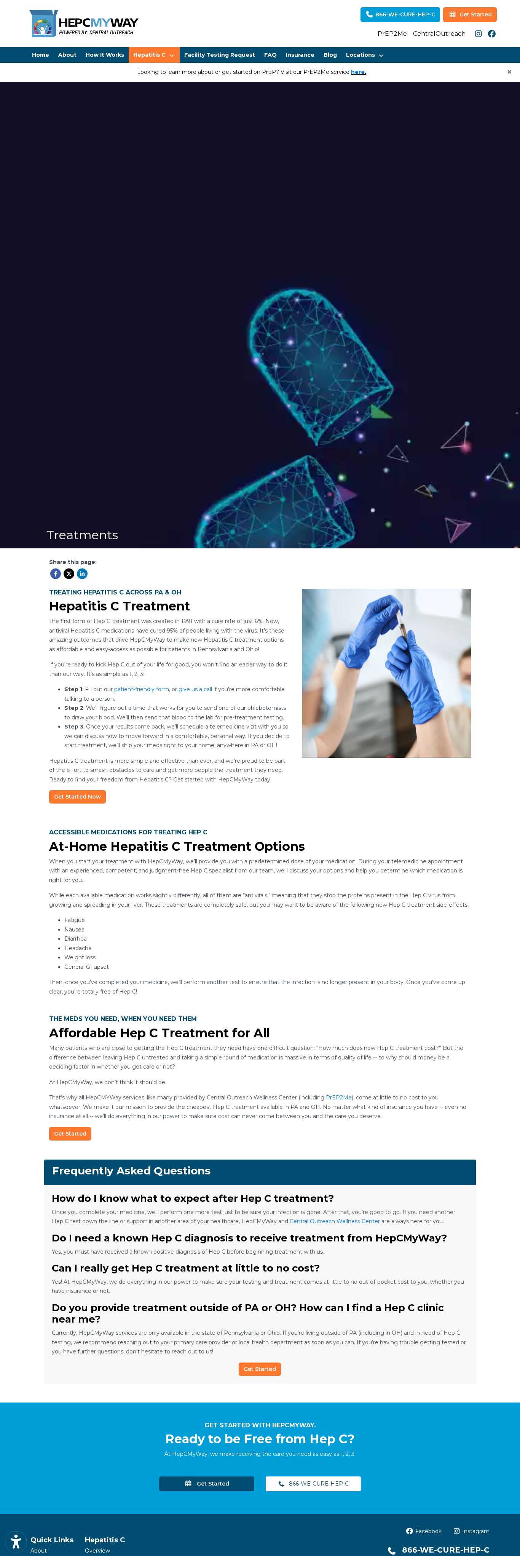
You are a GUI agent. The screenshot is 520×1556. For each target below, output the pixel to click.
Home (40, 54)
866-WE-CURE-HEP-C (404, 14)
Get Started (210, 1483)
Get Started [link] (474, 14)
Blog (330, 54)
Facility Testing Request (219, 54)
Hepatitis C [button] (151, 54)
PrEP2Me (392, 33)
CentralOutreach (439, 33)
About (67, 54)
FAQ (270, 54)
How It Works (105, 54)
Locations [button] (362, 54)
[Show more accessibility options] (16, 1542)
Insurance (300, 54)
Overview (97, 1550)
